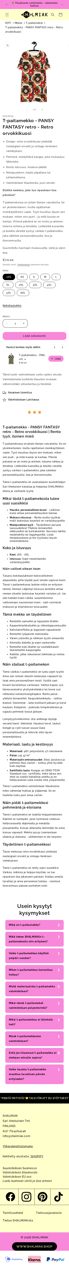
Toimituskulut (23, 265)
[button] (7, 15)
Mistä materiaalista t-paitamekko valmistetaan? (32, 989)
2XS (8, 277)
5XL (8, 292)
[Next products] (62, 347)
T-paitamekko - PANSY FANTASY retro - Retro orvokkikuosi (34, 29)
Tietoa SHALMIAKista (18, 1220)
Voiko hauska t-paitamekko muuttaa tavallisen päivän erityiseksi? (27, 1074)
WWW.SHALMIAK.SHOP (34, 1246)
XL (8, 284)
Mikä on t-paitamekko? (24, 924)
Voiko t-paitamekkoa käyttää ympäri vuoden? (29, 956)
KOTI (8, 23)
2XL (21, 284)
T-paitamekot (34, 23)
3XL (35, 284)
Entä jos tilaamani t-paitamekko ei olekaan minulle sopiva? (32, 1055)
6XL (23, 292)
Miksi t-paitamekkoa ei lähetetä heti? (31, 1022)
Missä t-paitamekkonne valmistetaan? (25, 1039)
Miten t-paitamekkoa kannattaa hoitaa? (31, 972)
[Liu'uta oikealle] (42, 109)
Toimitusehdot (13, 1213)
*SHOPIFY (36, 1156)
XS (22, 277)
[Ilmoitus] (62, 4)
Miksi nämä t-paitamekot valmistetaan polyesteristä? (28, 1005)
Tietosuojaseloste (49, 1213)
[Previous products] (55, 347)
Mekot (18, 23)
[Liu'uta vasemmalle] (27, 109)
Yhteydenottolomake (18, 1146)
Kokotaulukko (12, 305)
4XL (49, 284)
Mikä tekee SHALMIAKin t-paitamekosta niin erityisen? (28, 939)
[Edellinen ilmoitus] (6, 4)
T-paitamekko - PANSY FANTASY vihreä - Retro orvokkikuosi (32, 355)
